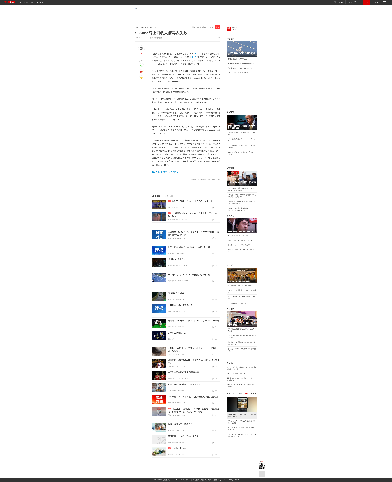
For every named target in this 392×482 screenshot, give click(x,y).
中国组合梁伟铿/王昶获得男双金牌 (183, 372)
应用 (25, 2)
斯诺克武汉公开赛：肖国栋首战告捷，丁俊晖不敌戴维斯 (193, 320)
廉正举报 (231, 480)
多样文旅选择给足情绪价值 (180, 424)
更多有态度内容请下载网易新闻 (165, 172)
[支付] (355, 2)
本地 (234, 393)
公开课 (253, 393)
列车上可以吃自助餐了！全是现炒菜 (184, 384)
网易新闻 (234, 27)
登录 (366, 2)
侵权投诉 (237, 480)
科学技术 (149, 27)
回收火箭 (194, 57)
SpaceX (198, 54)
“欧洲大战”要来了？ (177, 259)
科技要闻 (230, 39)
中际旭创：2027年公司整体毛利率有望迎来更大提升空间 (193, 397)
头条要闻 (230, 112)
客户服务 (200, 480)
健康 (228, 393)
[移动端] (335, 2)
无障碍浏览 (33, 2)
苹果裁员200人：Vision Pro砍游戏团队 (240, 68)
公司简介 (182, 480)
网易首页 (20, 2)
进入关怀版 (40, 2)
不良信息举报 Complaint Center (219, 480)
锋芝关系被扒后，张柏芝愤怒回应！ (239, 236)
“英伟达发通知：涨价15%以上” (237, 59)
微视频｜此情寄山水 (181, 448)
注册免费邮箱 (375, 2)
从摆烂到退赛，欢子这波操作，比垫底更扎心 (242, 240)
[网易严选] (349, 2)
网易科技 (143, 27)
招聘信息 (194, 480)
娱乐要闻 (230, 216)
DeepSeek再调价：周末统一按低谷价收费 (241, 63)
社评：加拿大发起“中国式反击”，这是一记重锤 (189, 247)
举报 (219, 38)
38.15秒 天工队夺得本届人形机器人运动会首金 (189, 274)
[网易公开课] (341, 2)
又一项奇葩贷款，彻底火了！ (237, 303)
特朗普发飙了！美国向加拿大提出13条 (240, 285)
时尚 (240, 393)
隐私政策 (206, 480)
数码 (246, 393)
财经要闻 (230, 265)
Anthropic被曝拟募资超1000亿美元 (239, 73)
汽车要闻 (230, 309)
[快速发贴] (141, 48)
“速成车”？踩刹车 (176, 293)
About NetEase (174, 480)
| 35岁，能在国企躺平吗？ (237, 373)
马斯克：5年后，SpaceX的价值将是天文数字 (192, 201)
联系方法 (188, 480)
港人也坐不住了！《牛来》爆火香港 (239, 245)
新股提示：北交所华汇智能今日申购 (184, 436)
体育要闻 (230, 168)
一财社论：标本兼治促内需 (180, 305)
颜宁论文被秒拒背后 (177, 333)
